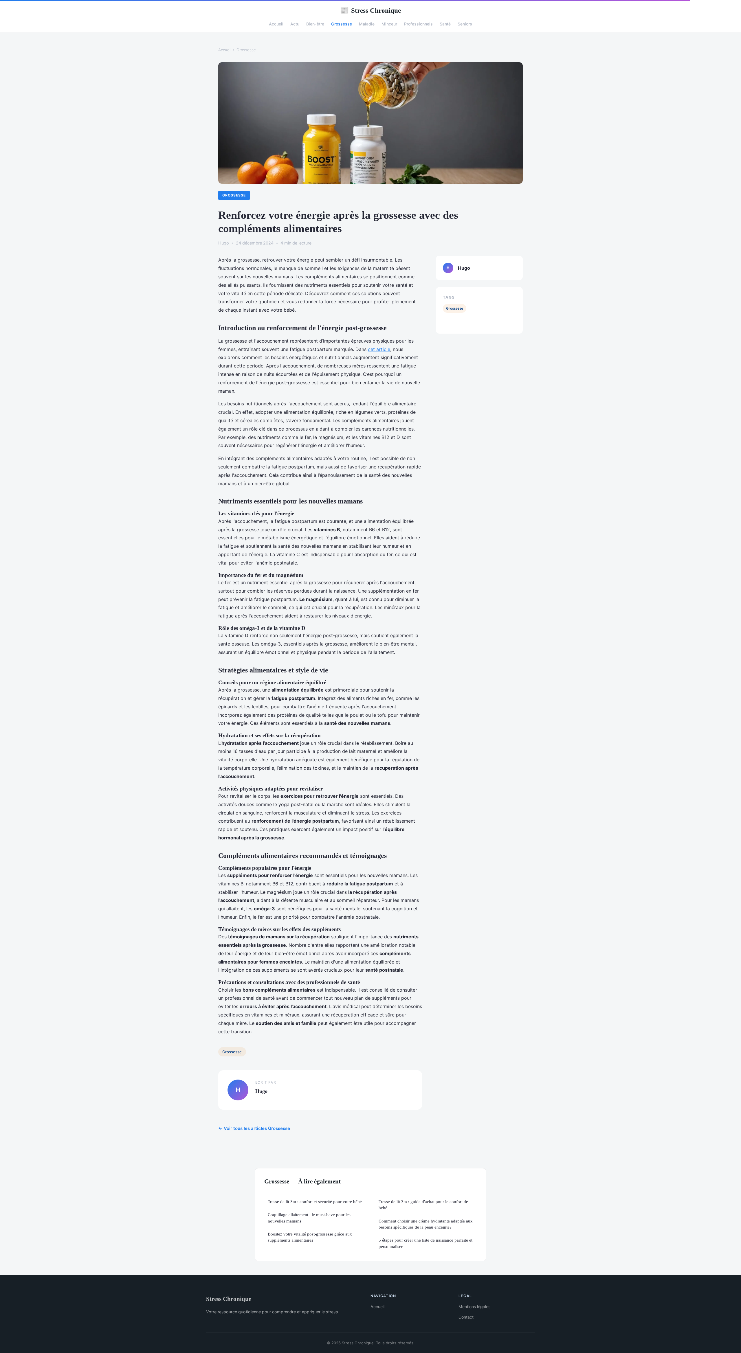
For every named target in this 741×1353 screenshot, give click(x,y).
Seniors (465, 23)
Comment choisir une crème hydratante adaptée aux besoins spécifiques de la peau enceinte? (426, 1223)
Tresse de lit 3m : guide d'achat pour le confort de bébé (423, 1204)
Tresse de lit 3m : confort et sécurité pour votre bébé (315, 1201)
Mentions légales (474, 1306)
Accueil (276, 23)
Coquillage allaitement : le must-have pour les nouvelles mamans (309, 1217)
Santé (445, 23)
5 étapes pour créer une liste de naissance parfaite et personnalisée (425, 1243)
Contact (466, 1317)
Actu (294, 23)
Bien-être (315, 23)
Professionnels (418, 23)
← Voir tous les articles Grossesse (254, 1128)
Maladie (367, 23)
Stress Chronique (370, 10)
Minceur (389, 23)
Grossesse (341, 23)
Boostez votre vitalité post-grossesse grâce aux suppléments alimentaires (310, 1236)
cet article (379, 349)
